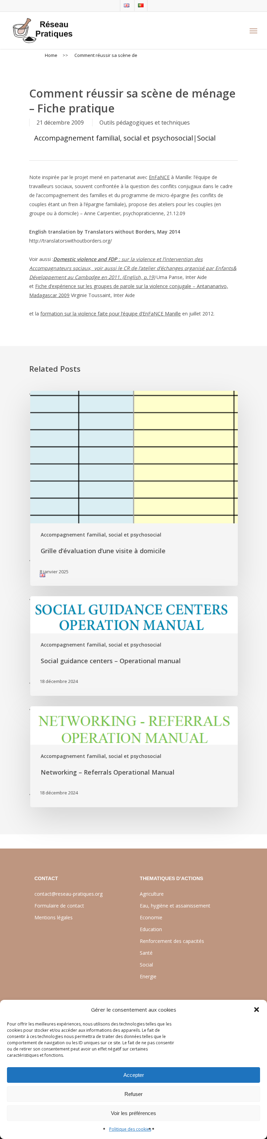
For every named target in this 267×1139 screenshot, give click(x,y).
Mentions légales (53, 917)
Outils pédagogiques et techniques (144, 122)
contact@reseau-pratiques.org (68, 894)
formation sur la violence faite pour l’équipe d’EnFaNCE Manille (110, 313)
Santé (146, 953)
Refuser (133, 1094)
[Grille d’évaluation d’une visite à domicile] (133, 488)
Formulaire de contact (59, 905)
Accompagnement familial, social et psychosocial (113, 138)
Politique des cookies (130, 1129)
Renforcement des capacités (172, 941)
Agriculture (152, 894)
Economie (151, 917)
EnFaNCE (159, 177)
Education (151, 929)
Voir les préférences (133, 1113)
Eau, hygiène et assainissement (175, 905)
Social (206, 138)
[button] (256, 1009)
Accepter (133, 1075)
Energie (148, 976)
